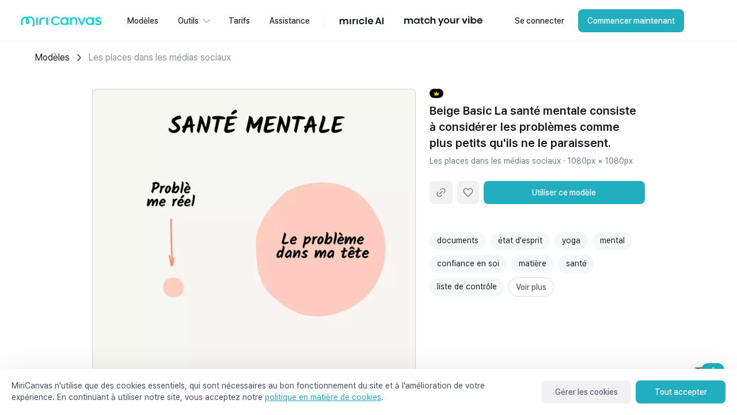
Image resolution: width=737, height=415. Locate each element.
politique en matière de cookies (323, 397)
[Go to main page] (61, 24)
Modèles (52, 57)
